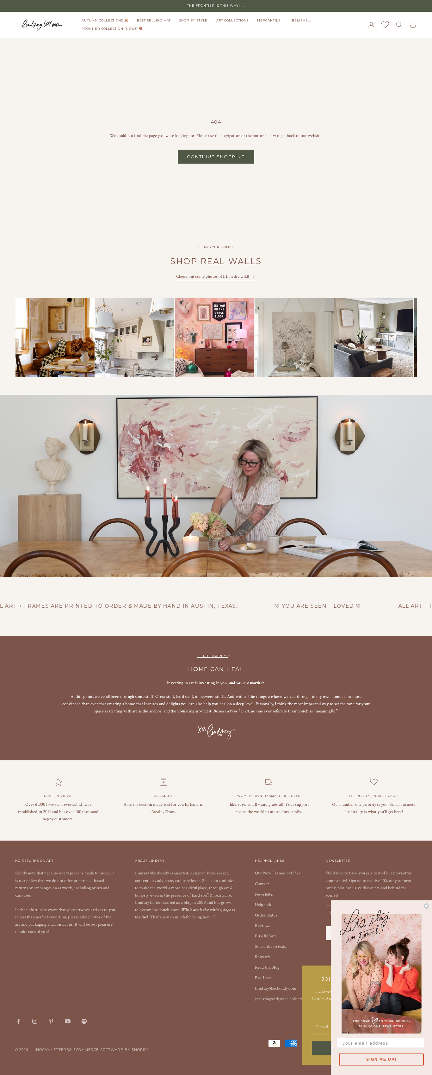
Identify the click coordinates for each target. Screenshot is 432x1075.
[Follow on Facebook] (18, 1021)
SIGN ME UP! (381, 1059)
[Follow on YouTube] (68, 1021)
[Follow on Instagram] (35, 1021)
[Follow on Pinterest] (51, 1021)
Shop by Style (193, 20)
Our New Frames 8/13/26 (278, 873)
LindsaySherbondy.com (275, 988)
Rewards (262, 957)
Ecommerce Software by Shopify (111, 1049)
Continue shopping (216, 156)
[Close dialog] (426, 906)
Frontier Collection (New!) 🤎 (112, 28)
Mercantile (269, 20)
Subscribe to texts (270, 946)
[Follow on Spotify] (84, 1021)
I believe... (300, 20)
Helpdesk (263, 905)
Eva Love (263, 978)
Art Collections (232, 20)
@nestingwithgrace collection (281, 999)
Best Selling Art (153, 20)
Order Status (266, 915)
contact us (63, 924)
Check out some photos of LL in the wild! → (216, 276)
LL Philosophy (212, 656)
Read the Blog (267, 967)
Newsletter (264, 894)
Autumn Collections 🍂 (105, 20)
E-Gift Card (265, 936)
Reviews (262, 926)
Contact (262, 884)
